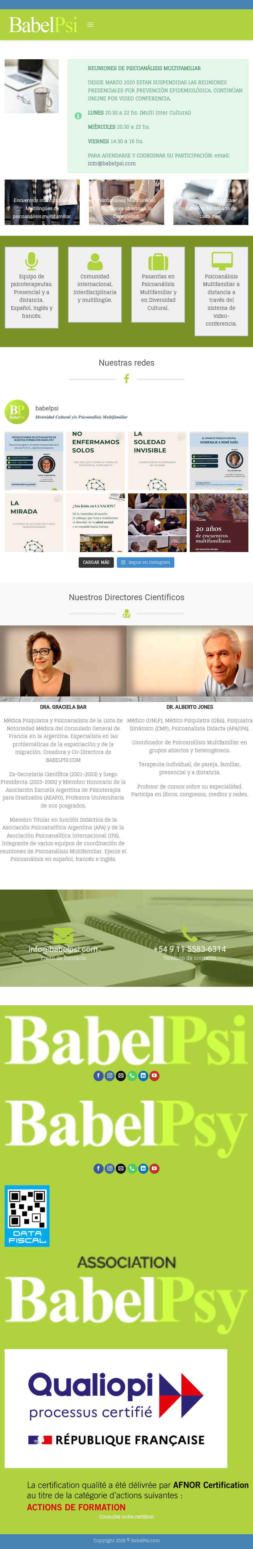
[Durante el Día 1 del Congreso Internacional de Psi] (157, 522)
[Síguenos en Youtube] (154, 1076)
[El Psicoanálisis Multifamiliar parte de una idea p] (95, 461)
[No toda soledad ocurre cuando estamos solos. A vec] (157, 461)
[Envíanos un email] (121, 1076)
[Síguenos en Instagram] (110, 1076)
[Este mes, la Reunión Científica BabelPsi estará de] (219, 461)
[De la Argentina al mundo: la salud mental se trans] (95, 522)
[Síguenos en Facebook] (98, 1076)
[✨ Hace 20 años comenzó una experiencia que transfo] (219, 522)
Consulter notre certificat (126, 1517)
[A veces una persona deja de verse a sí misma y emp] (34, 522)
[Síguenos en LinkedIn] (143, 1076)
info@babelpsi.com (112, 163)
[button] (90, 24)
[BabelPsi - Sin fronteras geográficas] (43, 24)
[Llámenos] (132, 1076)
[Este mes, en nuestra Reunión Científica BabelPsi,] (34, 461)
